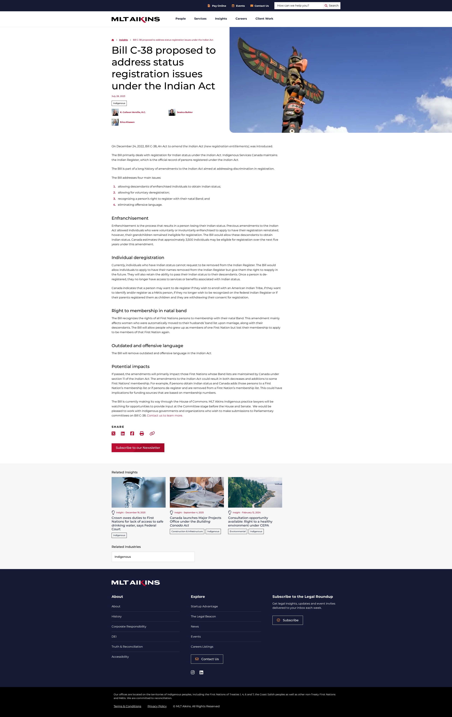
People (181, 18)
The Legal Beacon (203, 616)
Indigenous (119, 103)
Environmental (238, 531)
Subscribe (291, 620)
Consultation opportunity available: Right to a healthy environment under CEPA (250, 521)
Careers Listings (202, 646)
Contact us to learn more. (165, 415)
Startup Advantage (204, 606)
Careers (241, 18)
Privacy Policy (157, 706)
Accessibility (120, 656)
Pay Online (219, 5)
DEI (114, 636)
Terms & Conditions (127, 706)
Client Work (264, 18)
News (195, 626)
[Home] (113, 39)
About (116, 606)
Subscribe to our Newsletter (138, 448)
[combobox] (298, 5)
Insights (221, 18)
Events (240, 5)
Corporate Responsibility (129, 626)
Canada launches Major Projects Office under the (195, 521)
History (117, 616)
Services (200, 18)
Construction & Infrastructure (187, 531)
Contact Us (262, 5)
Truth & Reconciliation (127, 646)
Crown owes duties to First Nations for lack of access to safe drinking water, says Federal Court (137, 523)
